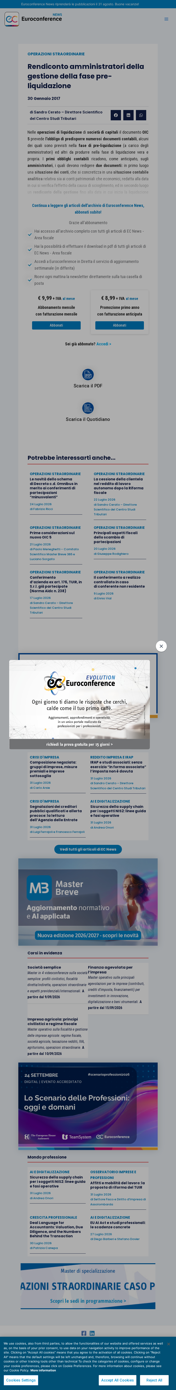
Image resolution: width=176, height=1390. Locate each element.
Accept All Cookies (117, 1380)
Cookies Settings (21, 1380)
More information (43, 1370)
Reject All (154, 1380)
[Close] (169, 1344)
